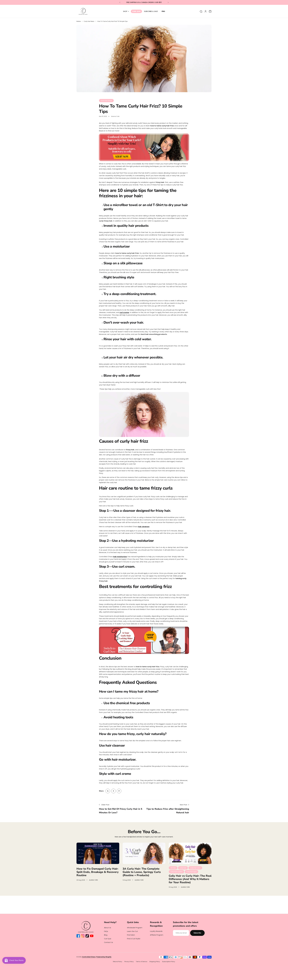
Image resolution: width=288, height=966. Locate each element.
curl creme (124, 312)
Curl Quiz (107, 939)
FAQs (106, 931)
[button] (120, 2)
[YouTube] (91, 936)
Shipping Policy (154, 962)
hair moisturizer (120, 556)
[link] (108, 791)
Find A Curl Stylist (133, 939)
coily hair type (191, 872)
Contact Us (108, 942)
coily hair (183, 868)
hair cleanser (144, 526)
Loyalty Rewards (156, 931)
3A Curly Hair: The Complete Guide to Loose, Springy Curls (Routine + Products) (142, 872)
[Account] (205, 11)
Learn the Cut (132, 931)
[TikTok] (87, 936)
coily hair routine (176, 872)
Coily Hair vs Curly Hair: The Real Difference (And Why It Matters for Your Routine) (190, 879)
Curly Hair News (89, 21)
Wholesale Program (134, 928)
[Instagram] (82, 936)
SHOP (125, 11)
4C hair (173, 868)
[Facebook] (78, 936)
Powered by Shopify (103, 957)
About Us (107, 928)
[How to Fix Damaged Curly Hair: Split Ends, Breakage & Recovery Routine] (97, 853)
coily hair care (195, 868)
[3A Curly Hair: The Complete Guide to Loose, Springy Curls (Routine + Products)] (144, 853)
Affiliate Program (156, 935)
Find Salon (131, 935)
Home (78, 21)
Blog (105, 935)
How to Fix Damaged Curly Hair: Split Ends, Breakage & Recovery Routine (97, 872)
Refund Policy (117, 962)
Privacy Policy (129, 962)
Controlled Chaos (89, 957)
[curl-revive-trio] (144, 147)
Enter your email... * (181, 933)
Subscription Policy (168, 962)
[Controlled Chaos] (83, 11)
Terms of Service (141, 962)
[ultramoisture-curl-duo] (144, 640)
